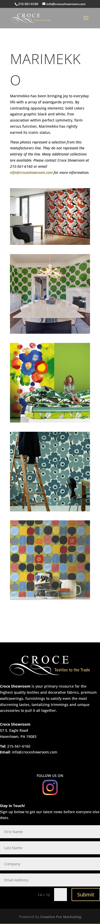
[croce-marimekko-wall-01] (50, 243)
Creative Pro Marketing (60, 916)
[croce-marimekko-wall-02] (50, 332)
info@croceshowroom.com (31, 172)
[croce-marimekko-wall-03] (50, 421)
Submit (85, 894)
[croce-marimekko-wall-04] (50, 510)
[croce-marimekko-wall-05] (50, 598)
